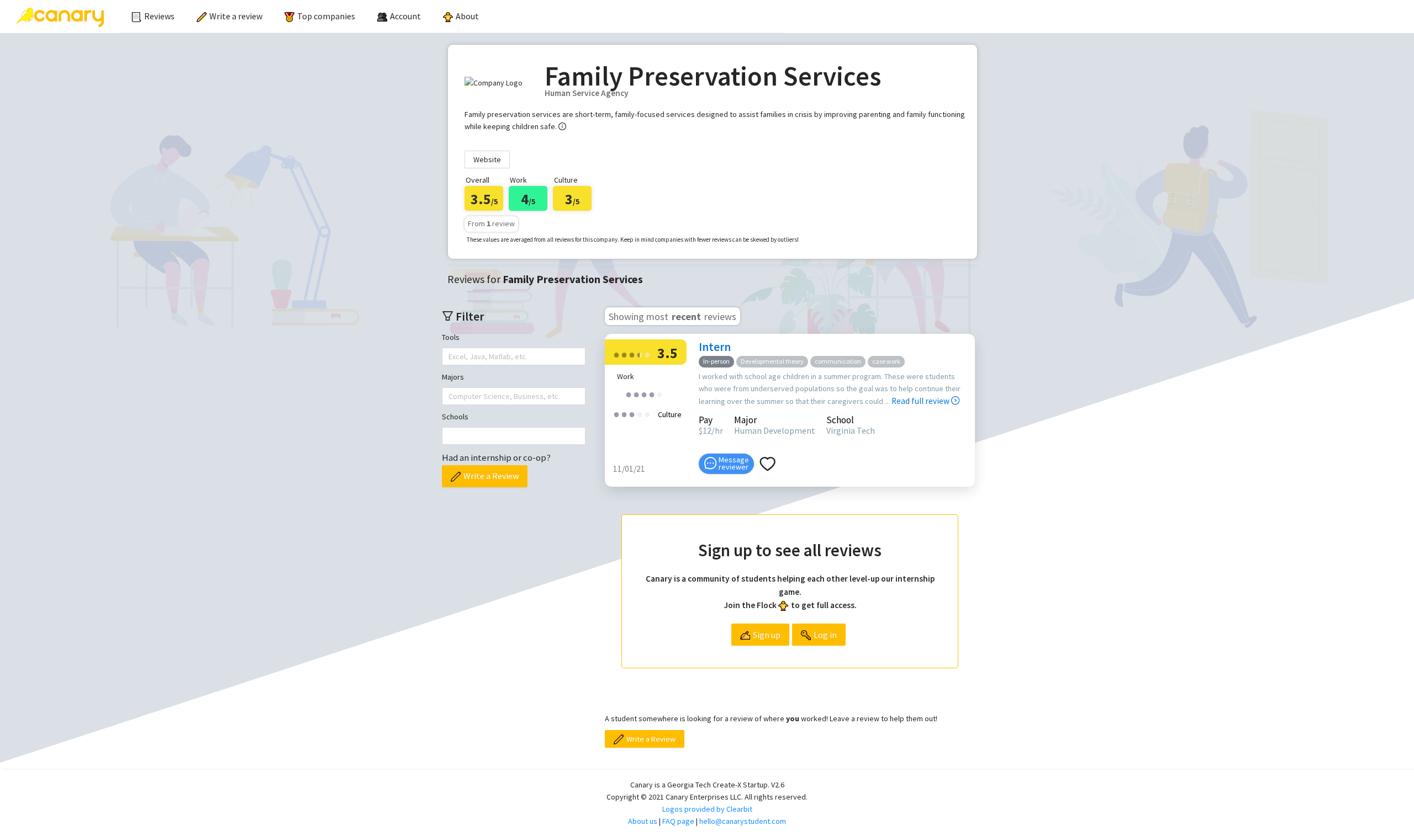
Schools (455, 417)
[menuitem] (153, 16)
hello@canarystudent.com (742, 821)
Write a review (235, 16)
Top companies (326, 16)
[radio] (616, 354)
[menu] (451, 16)
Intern (715, 346)
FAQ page (678, 821)
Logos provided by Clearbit (707, 809)
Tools (451, 337)
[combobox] (450, 356)
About (467, 16)
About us (642, 821)
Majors (453, 377)
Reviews (159, 16)
